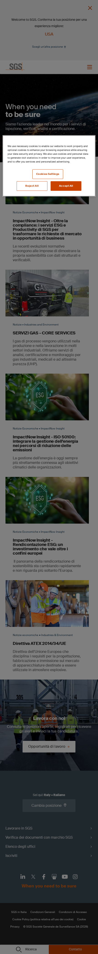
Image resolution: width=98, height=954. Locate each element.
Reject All (32, 186)
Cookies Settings (47, 174)
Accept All (66, 186)
